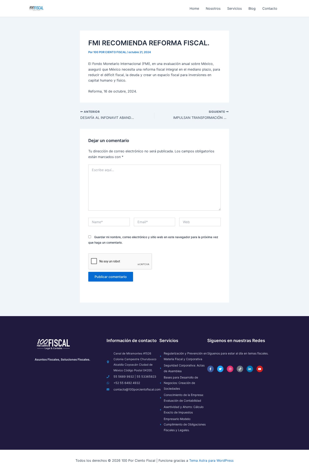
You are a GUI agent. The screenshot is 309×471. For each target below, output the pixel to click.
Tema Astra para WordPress (211, 460)
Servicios (234, 8)
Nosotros (213, 8)
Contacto (269, 8)
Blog (252, 8)
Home (194, 8)
